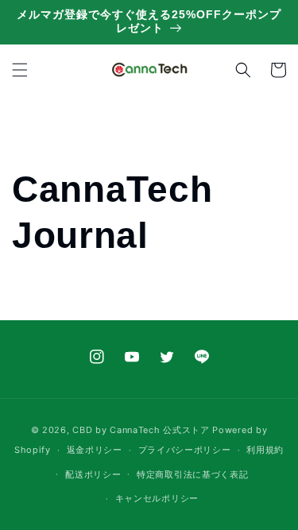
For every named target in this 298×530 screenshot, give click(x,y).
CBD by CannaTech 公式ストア (140, 429)
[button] (19, 69)
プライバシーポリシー (184, 449)
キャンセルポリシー (157, 498)
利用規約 (265, 449)
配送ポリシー (93, 474)
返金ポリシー (94, 449)
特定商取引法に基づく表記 (192, 474)
